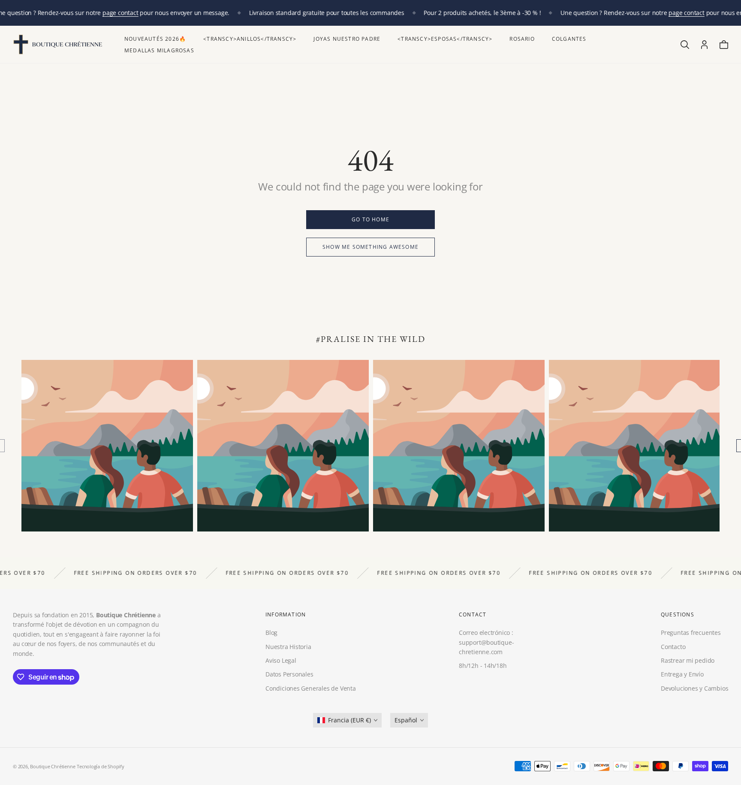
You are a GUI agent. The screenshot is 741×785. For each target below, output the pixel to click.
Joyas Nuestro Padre (346, 38)
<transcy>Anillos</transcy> (249, 38)
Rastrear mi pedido (687, 660)
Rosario (521, 38)
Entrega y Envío (682, 674)
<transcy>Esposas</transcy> (445, 38)
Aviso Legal (280, 660)
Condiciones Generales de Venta (310, 688)
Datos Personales (289, 674)
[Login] (704, 44)
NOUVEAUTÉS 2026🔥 (155, 38)
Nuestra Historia (288, 646)
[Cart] (724, 44)
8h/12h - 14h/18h (483, 665)
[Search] (685, 44)
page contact (120, 13)
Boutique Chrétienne (52, 766)
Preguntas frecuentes (691, 632)
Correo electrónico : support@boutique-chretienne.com (486, 642)
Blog (271, 632)
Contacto (673, 646)
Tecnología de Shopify (100, 766)
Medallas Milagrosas (159, 50)
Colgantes (569, 38)
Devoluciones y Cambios (694, 688)
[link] (370, 219)
